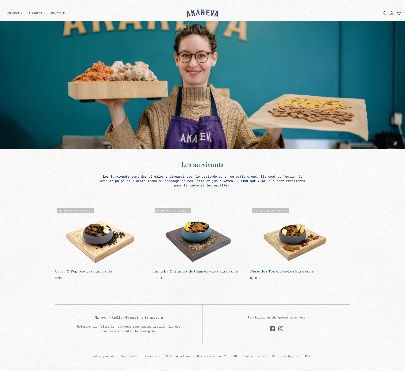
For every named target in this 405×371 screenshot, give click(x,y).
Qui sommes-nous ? (211, 356)
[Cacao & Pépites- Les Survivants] (99, 235)
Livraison (152, 356)
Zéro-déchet (129, 356)
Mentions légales (285, 356)
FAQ (234, 356)
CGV (307, 356)
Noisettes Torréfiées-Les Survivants (282, 271)
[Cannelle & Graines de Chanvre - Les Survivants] (197, 235)
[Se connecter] (392, 13)
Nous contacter (254, 356)
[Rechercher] (385, 13)
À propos (35, 13)
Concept (13, 13)
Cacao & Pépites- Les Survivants (83, 271)
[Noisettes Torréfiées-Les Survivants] (294, 235)
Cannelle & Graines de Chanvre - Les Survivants (195, 271)
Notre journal (104, 356)
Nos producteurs (178, 356)
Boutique (58, 13)
